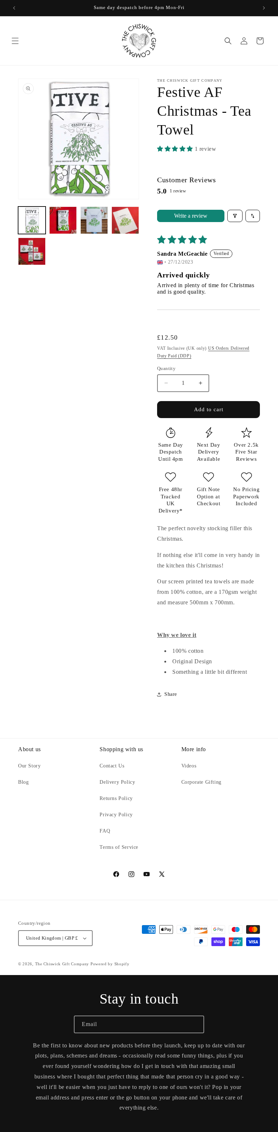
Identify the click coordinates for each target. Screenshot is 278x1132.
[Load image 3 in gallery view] (94, 220)
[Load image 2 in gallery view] (63, 220)
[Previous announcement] (14, 8)
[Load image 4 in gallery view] (125, 220)
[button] (15, 41)
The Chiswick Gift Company (62, 964)
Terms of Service (119, 847)
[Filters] (235, 216)
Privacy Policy (116, 814)
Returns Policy (116, 798)
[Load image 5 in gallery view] (32, 251)
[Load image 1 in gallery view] (32, 220)
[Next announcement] (264, 8)
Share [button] (170, 694)
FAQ (105, 831)
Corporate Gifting (201, 782)
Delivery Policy (117, 782)
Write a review (190, 216)
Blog (23, 782)
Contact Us (112, 766)
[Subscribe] (195, 1024)
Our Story (29, 766)
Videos (189, 766)
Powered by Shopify (110, 964)
